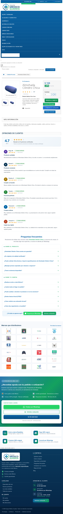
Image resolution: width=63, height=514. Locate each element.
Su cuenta (58, 1)
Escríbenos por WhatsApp (44, 490)
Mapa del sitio (37, 468)
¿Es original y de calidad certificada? (14, 256)
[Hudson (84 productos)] (8, 359)
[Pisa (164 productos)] (24, 331)
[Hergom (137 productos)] (24, 338)
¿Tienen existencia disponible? (13, 270)
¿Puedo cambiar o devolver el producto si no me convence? (21, 291)
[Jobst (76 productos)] (39, 359)
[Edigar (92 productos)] (54, 345)
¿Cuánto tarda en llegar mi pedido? (14, 287)
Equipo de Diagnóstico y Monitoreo (12, 46)
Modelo (24, 96)
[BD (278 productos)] (8, 331)
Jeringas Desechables (8, 33)
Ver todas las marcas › (56, 325)
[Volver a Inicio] (3, 75)
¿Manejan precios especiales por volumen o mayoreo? (19, 265)
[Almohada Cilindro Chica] (5, 103)
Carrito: (43, 1)
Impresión (27, 108)
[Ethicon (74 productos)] (54, 359)
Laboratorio (5, 30)
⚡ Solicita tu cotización (52, 107)
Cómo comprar (38, 458)
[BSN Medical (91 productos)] (8, 352)
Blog (34, 470)
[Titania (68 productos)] (54, 367)
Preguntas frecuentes (39, 463)
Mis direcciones (7, 502)
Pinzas (4, 40)
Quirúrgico (5, 21)
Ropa (3, 50)
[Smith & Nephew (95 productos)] (24, 345)
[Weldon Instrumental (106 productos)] (54, 338)
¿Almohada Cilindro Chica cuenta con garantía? (18, 251)
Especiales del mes (8, 484)
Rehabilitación (6, 43)
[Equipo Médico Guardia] (11, 457)
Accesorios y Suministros (9, 17)
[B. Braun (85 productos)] (54, 352)
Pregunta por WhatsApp (33, 313)
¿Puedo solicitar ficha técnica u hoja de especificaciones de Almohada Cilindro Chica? (29, 261)
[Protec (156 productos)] (54, 331)
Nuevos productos (7, 486)
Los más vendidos (7, 489)
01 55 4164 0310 (41, 486)
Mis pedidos (6, 500)
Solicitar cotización (49, 313)
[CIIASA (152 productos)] (8, 338)
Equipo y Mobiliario (7, 14)
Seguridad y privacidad (40, 461)
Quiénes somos (38, 456)
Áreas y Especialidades (8, 37)
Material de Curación (8, 24)
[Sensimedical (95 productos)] (39, 345)
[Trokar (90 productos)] (24, 352)
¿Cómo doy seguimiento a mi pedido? (15, 306)
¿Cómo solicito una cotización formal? (15, 301)
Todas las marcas (7, 491)
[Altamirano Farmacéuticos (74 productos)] (8, 367)
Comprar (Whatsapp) (49, 104)
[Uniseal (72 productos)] (24, 367)
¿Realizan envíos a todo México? (13, 282)
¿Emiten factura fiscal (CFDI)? (12, 296)
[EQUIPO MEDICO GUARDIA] (11, 7)
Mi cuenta (5, 498)
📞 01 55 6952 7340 (27, 1)
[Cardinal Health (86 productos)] (39, 352)
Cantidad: (47, 92)
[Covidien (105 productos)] (8, 345)
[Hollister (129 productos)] (39, 338)
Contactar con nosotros (40, 465)
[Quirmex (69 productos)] (39, 367)
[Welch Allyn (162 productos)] (39, 331)
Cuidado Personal (7, 27)
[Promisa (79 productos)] (24, 359)
